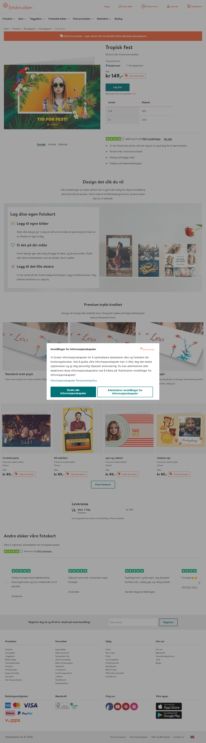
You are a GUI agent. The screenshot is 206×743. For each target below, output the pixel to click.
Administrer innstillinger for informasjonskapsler (125, 392)
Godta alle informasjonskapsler (73, 391)
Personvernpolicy (86, 380)
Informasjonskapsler (63, 380)
